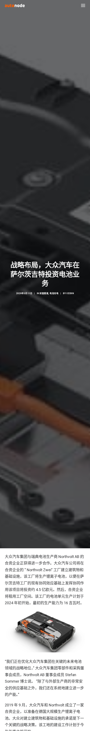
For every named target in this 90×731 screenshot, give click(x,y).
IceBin (70, 293)
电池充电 (54, 293)
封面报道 (44, 293)
